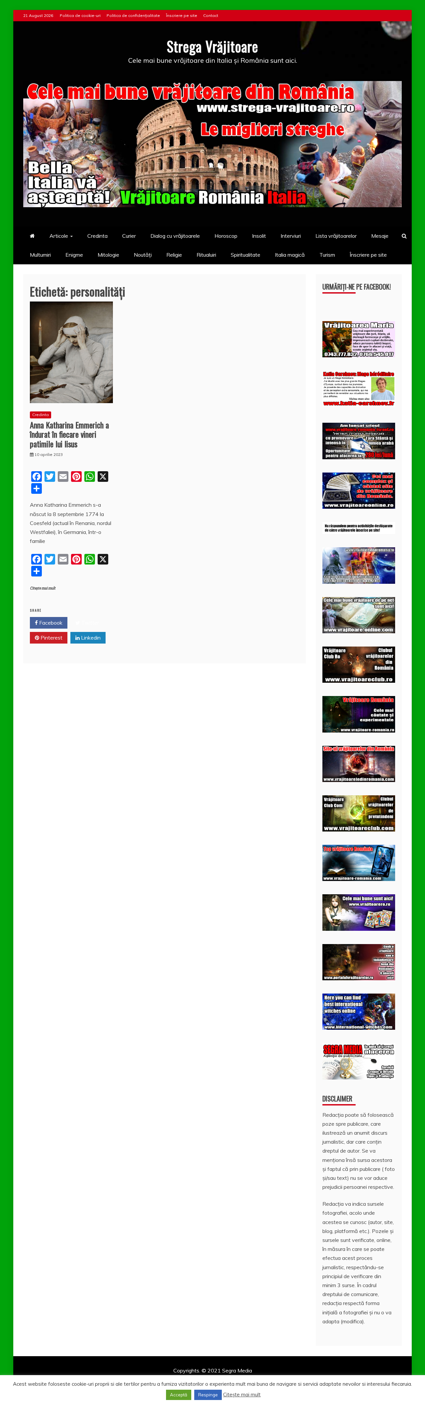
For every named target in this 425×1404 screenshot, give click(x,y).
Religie (174, 254)
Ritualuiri (206, 254)
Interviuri (291, 235)
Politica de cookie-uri (80, 15)
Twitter (89, 622)
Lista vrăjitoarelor (336, 235)
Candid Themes (282, 1379)
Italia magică (290, 254)
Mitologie (108, 254)
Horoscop (225, 235)
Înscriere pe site (181, 15)
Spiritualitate (245, 254)
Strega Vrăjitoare (212, 46)
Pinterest (50, 637)
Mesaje (379, 235)
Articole (58, 235)
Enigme (74, 254)
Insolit (259, 235)
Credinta (97, 235)
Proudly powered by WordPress (161, 1379)
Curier (129, 235)
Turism (327, 254)
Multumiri (40, 254)
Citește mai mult (42, 588)
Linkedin (90, 637)
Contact (210, 15)
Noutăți (143, 254)
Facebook (50, 622)
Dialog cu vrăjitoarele (175, 235)
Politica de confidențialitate (133, 15)
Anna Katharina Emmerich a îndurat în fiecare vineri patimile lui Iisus (69, 434)
